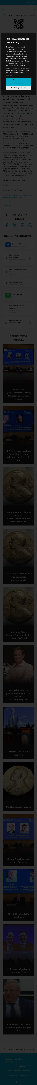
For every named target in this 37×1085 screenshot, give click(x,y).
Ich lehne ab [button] (19, 84)
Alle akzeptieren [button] (18, 80)
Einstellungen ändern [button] (18, 88)
